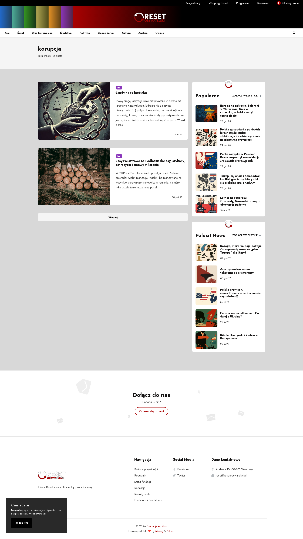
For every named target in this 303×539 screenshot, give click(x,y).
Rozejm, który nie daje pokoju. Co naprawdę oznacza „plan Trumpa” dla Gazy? (241, 249)
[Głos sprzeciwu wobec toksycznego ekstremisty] (208, 274)
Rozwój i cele (142, 494)
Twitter (181, 476)
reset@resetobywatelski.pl (231, 476)
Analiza (142, 33)
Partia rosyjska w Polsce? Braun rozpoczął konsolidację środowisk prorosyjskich (239, 157)
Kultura (126, 33)
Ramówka (262, 3)
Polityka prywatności (146, 469)
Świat (20, 33)
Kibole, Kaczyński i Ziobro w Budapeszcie (239, 336)
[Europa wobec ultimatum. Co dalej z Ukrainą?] (208, 318)
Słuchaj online (290, 3)
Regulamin (140, 476)
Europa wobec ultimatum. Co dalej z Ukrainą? (239, 315)
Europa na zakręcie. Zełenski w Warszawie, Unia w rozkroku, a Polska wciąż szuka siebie (239, 111)
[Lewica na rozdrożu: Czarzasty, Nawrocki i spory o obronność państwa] (208, 204)
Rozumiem (21, 522)
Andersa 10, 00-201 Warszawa (234, 469)
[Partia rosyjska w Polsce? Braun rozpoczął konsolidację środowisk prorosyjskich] (208, 160)
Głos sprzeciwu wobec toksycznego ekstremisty (237, 271)
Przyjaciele (242, 3)
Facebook (183, 469)
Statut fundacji (142, 482)
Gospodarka (106, 33)
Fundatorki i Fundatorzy (148, 500)
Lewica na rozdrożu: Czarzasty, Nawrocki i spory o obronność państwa (240, 201)
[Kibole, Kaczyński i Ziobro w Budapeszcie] (208, 340)
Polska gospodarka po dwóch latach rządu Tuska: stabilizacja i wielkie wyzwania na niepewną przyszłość (240, 134)
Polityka (84, 33)
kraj (119, 87)
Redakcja (139, 488)
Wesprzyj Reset (218, 3)
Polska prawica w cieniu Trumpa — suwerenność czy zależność (240, 293)
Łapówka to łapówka (131, 92)
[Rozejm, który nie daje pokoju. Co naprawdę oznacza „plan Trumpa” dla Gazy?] (208, 252)
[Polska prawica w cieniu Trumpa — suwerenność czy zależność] (208, 296)
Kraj (7, 33)
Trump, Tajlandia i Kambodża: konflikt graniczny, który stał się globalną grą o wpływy (240, 179)
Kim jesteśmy (193, 3)
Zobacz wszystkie (245, 95)
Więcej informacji (37, 513)
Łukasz (171, 531)
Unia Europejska (42, 33)
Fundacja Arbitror (157, 526)
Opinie (159, 33)
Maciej (159, 531)
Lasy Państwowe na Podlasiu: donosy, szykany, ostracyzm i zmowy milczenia (150, 163)
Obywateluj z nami (151, 411)
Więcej (113, 217)
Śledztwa (66, 33)
